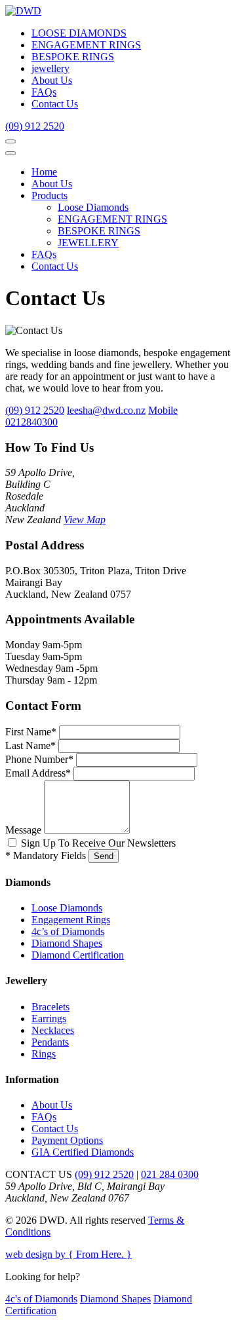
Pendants (50, 1042)
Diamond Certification (77, 955)
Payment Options (67, 1140)
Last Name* (30, 745)
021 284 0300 (170, 1174)
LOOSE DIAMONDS (79, 33)
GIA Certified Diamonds (82, 1152)
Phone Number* (39, 759)
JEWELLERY (88, 242)
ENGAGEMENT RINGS (86, 44)
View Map (85, 519)
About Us (51, 80)
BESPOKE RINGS (72, 56)
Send (103, 856)
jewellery (50, 68)
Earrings (48, 1018)
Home (44, 171)
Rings (43, 1053)
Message (23, 829)
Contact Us (54, 103)
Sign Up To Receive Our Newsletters (98, 843)
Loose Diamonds (93, 207)
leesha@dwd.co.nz (106, 410)
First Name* (30, 731)
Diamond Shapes (66, 943)
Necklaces (52, 1030)
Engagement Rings (70, 919)
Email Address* (38, 773)
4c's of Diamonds (41, 1298)
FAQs (43, 92)
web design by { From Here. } (68, 1254)
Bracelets (50, 1006)
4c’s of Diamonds (67, 931)
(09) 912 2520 (34, 126)
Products (49, 195)
